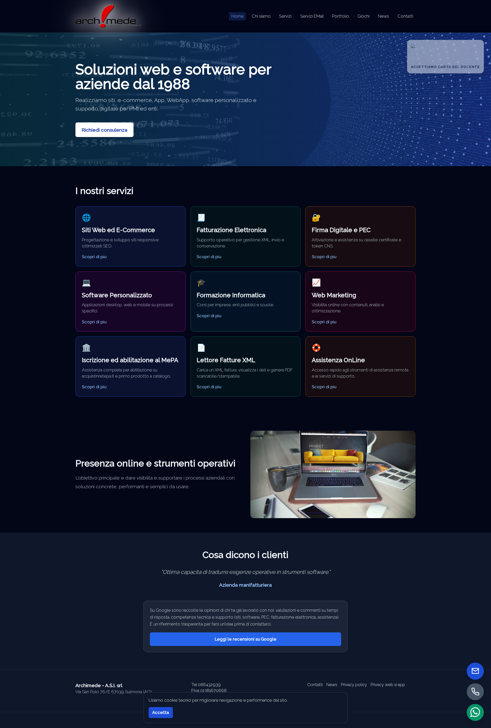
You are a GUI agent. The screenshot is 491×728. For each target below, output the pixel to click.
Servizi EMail (312, 16)
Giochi (364, 16)
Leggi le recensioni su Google (245, 639)
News (383, 16)
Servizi (285, 16)
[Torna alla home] (108, 16)
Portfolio (340, 16)
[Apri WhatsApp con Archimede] (475, 712)
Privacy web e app (388, 684)
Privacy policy (354, 684)
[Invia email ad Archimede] (475, 671)
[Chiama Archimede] (475, 691)
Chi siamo (261, 16)
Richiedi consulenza (104, 130)
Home (237, 16)
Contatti (405, 16)
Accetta (160, 712)
